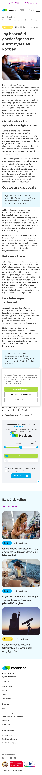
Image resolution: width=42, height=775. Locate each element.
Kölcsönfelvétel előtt (9, 735)
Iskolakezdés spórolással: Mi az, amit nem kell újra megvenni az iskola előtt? (20, 552)
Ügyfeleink (5, 720)
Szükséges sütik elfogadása (21, 395)
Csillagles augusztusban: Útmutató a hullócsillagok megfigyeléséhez (17, 648)
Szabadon (10, 17)
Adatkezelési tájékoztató (10, 713)
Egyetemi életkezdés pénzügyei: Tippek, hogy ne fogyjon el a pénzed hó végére (20, 600)
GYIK (4, 709)
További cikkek (8, 506)
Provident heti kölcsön (9, 739)
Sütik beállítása (21, 400)
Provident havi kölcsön (9, 743)
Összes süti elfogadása (21, 389)
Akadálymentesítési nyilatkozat (12, 717)
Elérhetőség (6, 724)
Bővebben (17, 384)
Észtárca (7, 543)
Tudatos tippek (7, 698)
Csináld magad (7, 686)
